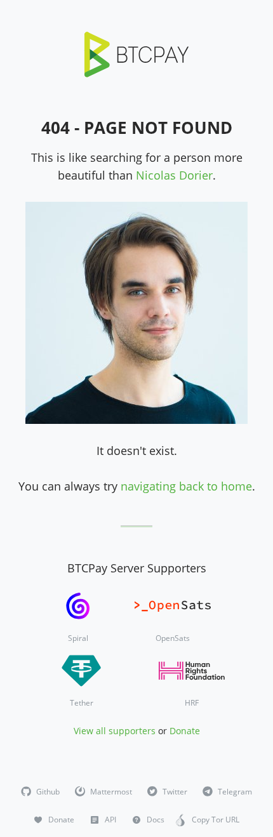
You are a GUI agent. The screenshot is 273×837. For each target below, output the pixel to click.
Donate (185, 731)
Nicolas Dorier (174, 175)
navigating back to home (186, 486)
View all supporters (115, 731)
